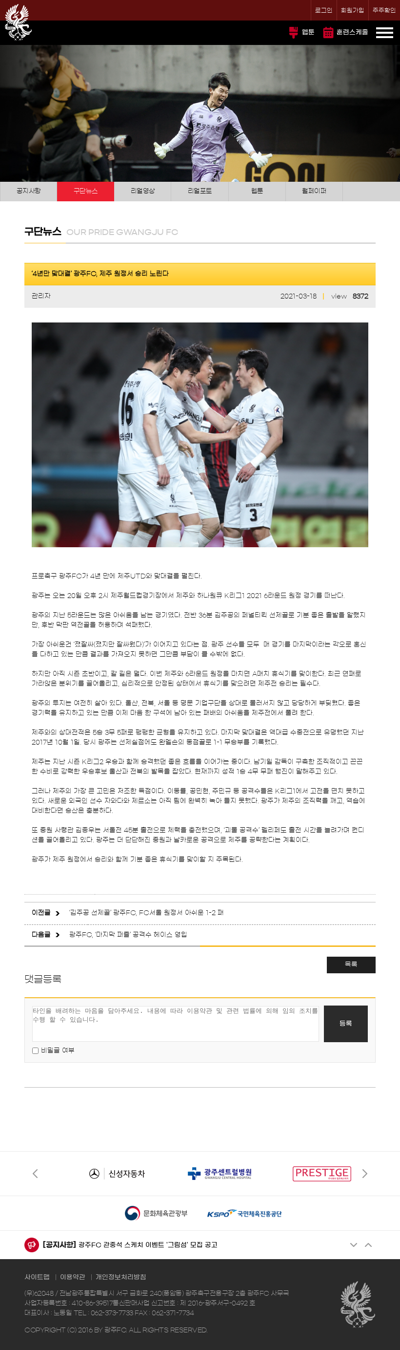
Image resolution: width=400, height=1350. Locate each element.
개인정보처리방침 (121, 1277)
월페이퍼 (314, 191)
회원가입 (352, 10)
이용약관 (72, 1277)
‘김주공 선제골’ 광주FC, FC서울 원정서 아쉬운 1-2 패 (146, 913)
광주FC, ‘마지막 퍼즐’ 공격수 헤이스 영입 (128, 935)
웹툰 (308, 32)
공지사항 (29, 191)
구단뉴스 (86, 191)
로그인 (324, 10)
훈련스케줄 (352, 32)
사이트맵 (37, 1277)
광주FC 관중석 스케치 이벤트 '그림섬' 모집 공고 (148, 1245)
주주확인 (384, 10)
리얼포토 (200, 191)
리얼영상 (143, 191)
